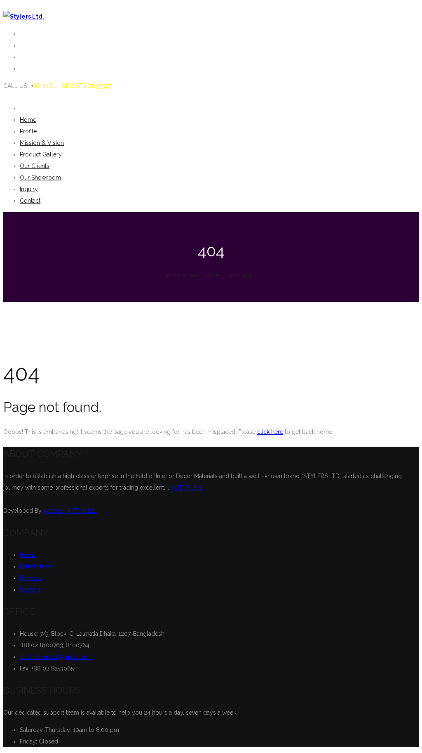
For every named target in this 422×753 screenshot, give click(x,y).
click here (270, 432)
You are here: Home (192, 275)
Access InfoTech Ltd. (70, 510)
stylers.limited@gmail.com (55, 657)
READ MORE (185, 487)
